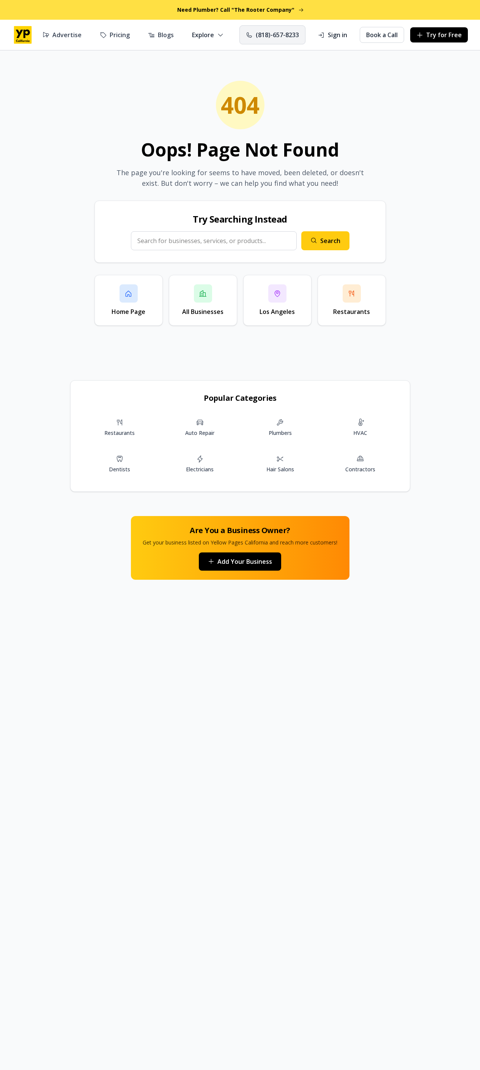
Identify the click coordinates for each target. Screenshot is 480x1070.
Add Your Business (244, 561)
